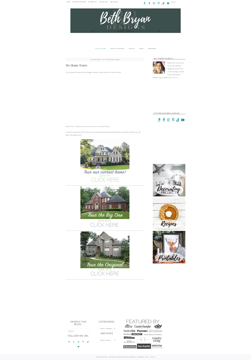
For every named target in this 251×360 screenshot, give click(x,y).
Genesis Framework (129, 357)
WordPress (140, 357)
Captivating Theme (114, 357)
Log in (147, 357)
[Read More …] (173, 77)
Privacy (152, 357)
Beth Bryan (125, 20)
